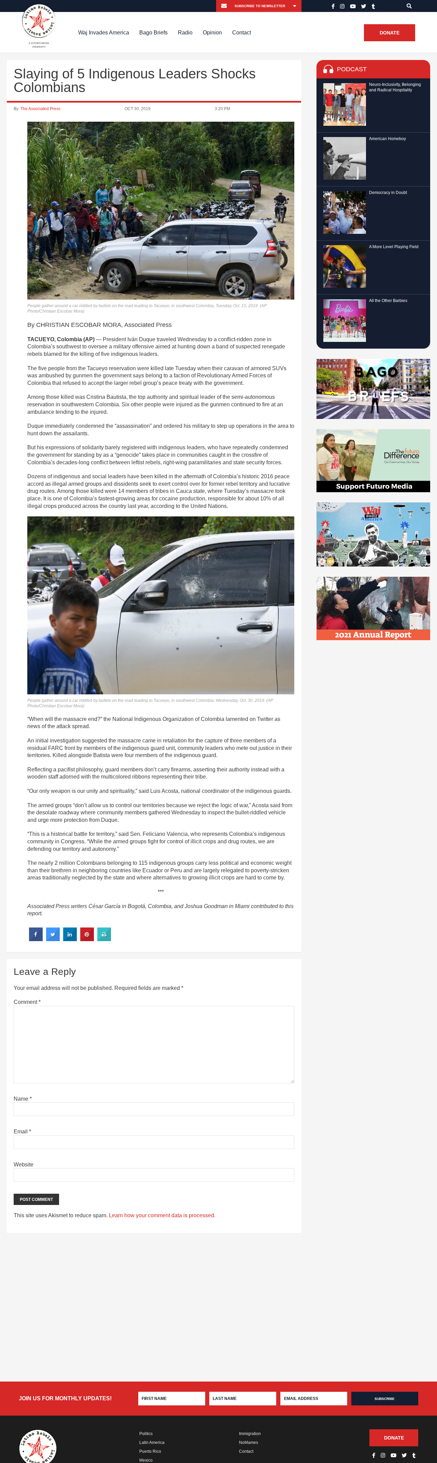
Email (22, 1131)
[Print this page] (104, 939)
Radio (185, 32)
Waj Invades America (103, 32)
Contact (241, 32)
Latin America (152, 1442)
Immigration (250, 1433)
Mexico (146, 1460)
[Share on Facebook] (36, 939)
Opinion (212, 32)
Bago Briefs (153, 32)
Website (23, 1164)
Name (23, 1099)
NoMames (248, 1442)
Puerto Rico (150, 1451)
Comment (27, 1002)
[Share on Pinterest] (87, 939)
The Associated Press (40, 108)
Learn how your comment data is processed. (162, 1215)
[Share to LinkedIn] (70, 939)
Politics (146, 1433)
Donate (389, 32)
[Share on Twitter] (53, 939)
